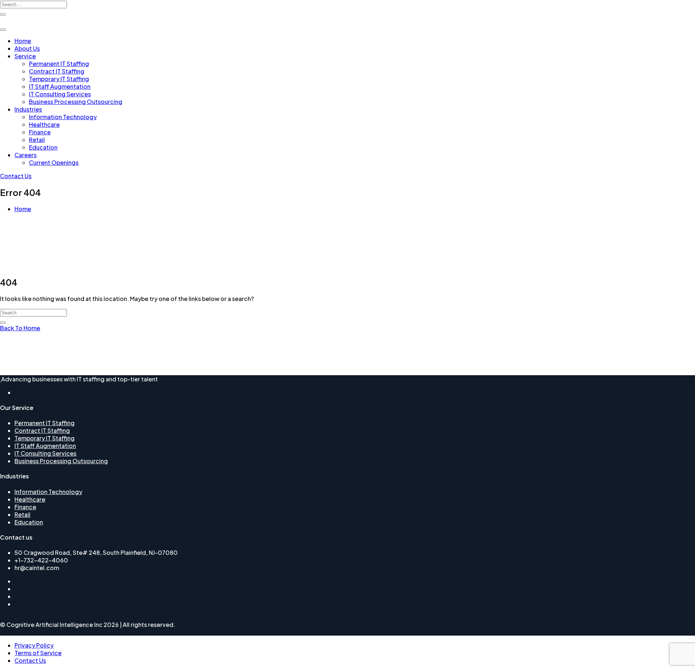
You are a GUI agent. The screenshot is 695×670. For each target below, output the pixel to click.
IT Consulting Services (60, 94)
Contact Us (15, 176)
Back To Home (20, 328)
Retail (37, 139)
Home (22, 41)
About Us (27, 48)
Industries (28, 109)
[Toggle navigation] (3, 30)
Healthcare (44, 124)
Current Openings (54, 162)
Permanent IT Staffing (59, 63)
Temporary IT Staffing (59, 79)
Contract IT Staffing (56, 71)
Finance (40, 132)
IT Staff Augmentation (59, 86)
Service (25, 56)
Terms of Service (38, 653)
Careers (25, 155)
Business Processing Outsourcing (75, 101)
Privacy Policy (34, 645)
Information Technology (63, 117)
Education (43, 147)
